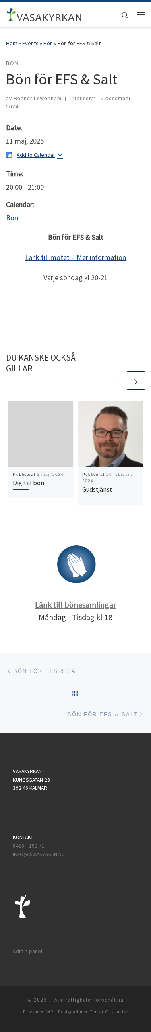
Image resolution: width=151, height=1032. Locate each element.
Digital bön (28, 483)
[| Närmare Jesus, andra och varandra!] (44, 13)
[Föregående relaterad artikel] (117, 380)
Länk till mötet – (51, 257)
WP (49, 1012)
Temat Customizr (109, 1012)
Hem (11, 43)
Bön (48, 43)
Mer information (101, 257)
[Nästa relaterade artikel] (136, 380)
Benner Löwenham (38, 98)
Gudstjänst (97, 489)
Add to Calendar (36, 154)
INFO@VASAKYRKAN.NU (39, 854)
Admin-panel (27, 951)
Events (30, 43)
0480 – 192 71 (29, 845)
